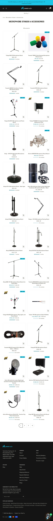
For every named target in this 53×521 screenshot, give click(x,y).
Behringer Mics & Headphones (40, 503)
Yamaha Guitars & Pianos (18, 505)
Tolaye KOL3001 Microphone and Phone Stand (14, 121)
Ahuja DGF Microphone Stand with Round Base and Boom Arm (39, 415)
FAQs (21, 467)
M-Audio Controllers (30, 505)
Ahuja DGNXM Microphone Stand (14, 250)
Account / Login (40, 460)
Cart (37, 452)
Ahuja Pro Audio (6, 503)
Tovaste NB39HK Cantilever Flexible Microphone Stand (14, 88)
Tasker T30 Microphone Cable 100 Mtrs (39, 314)
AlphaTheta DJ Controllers (17, 503)
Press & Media (23, 458)
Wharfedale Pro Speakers (8, 507)
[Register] (23, 496)
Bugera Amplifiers (19, 507)
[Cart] (49, 8)
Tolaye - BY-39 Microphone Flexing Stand (38, 219)
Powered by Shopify (20, 513)
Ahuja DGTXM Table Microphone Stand (38, 250)
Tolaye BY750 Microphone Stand (39, 347)
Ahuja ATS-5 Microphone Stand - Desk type (14, 186)
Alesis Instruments (28, 503)
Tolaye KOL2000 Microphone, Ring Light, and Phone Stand (14, 315)
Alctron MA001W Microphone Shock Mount (38, 153)
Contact (22, 455)
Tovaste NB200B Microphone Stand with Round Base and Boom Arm (39, 282)
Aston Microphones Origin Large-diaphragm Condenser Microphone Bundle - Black (39, 187)
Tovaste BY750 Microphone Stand (38, 88)
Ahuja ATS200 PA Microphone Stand (14, 219)
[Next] (32, 425)
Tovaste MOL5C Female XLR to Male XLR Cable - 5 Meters (14, 348)
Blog (4, 467)
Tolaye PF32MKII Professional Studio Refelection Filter (39, 121)
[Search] (6, 8)
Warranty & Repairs (24, 477)
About (21, 452)
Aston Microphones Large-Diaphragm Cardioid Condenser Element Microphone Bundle (14, 382)
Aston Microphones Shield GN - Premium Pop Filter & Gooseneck (14, 415)
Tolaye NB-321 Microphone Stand (14, 55)
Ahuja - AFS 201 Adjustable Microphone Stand (14, 154)
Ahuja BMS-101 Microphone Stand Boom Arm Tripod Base (14, 282)
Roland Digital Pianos (7, 505)
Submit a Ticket (23, 480)
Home (4, 17)
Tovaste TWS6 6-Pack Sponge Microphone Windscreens (38, 56)
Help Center (23, 469)
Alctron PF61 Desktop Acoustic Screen (38, 380)
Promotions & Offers (41, 458)
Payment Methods (24, 475)
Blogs (21, 482)
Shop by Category (40, 455)
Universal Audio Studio (40, 505)
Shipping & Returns (24, 472)
